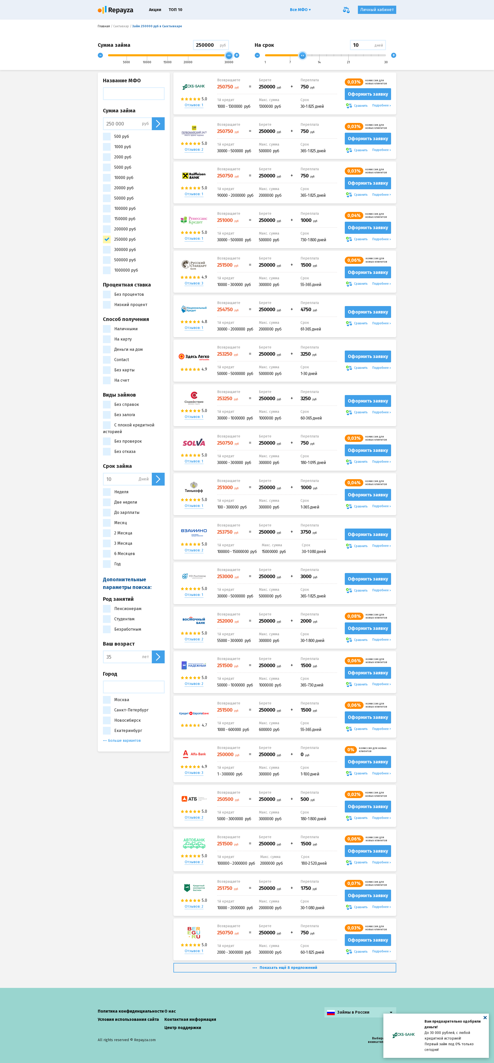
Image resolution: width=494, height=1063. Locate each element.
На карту (123, 339)
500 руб (121, 136)
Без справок (126, 404)
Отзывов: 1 (194, 105)
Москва (121, 699)
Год (117, 563)
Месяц (120, 522)
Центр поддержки (182, 1027)
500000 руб (125, 259)
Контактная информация (190, 1019)
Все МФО (299, 9)
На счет (121, 380)
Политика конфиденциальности (131, 1011)
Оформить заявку (368, 94)
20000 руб (124, 187)
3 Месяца (123, 543)
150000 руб (124, 218)
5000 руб (122, 167)
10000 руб (123, 177)
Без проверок (128, 441)
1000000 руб (126, 270)
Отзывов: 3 (194, 283)
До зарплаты (126, 512)
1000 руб (122, 146)
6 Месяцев (124, 553)
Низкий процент (130, 304)
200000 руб (125, 229)
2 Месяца (123, 533)
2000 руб (122, 157)
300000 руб (125, 249)
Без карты (124, 370)
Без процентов (129, 294)
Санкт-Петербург (131, 710)
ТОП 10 (175, 9)
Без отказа (125, 451)
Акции (155, 9)
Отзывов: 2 (194, 149)
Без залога (124, 414)
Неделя (121, 491)
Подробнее (380, 105)
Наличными (126, 328)
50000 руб (124, 198)
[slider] (229, 55)
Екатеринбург (128, 730)
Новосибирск (127, 720)
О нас (170, 1011)
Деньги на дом (128, 349)
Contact (121, 359)
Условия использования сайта (128, 1019)
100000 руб (125, 208)
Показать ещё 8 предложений (288, 967)
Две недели (125, 502)
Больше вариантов (124, 740)
